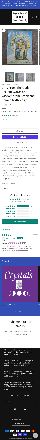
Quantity (4, 119)
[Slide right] (37, 77)
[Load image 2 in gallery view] (19, 77)
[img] (7, 235)
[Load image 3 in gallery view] (30, 77)
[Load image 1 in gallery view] (9, 77)
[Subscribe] (33, 340)
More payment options (20, 142)
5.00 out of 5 (25, 199)
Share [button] (6, 188)
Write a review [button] (20, 221)
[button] (2, 17)
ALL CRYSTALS (7, 305)
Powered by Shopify (27, 438)
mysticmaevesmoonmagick (17, 438)
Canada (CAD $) (19, 423)
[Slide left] (2, 77)
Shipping (4, 107)
